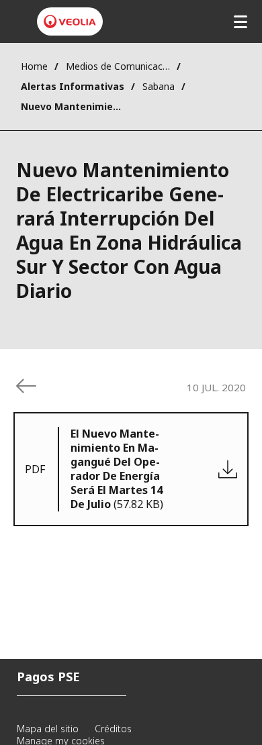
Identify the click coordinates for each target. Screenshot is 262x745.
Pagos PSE (48, 676)
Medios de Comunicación (118, 66)
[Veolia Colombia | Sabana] (70, 21)
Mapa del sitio (48, 728)
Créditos (113, 728)
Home (34, 66)
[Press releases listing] (26, 386)
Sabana (158, 86)
